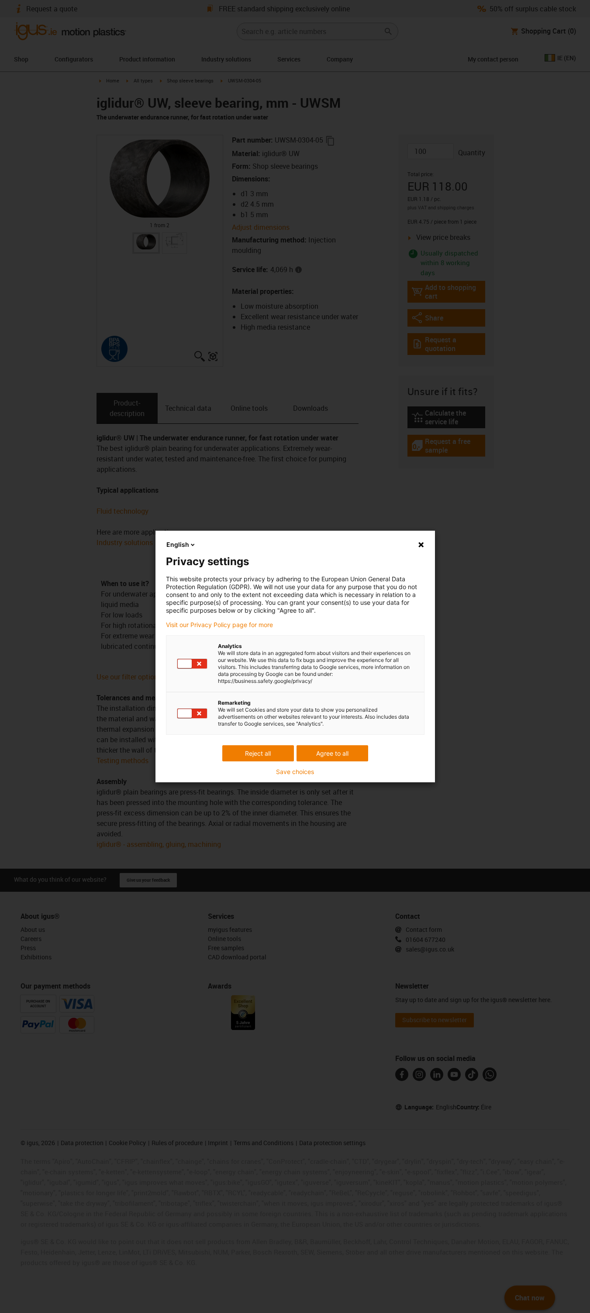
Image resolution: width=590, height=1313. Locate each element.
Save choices (295, 771)
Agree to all (332, 753)
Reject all (258, 753)
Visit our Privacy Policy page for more (219, 624)
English (177, 544)
